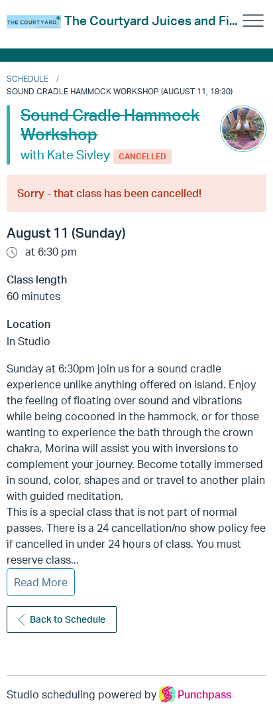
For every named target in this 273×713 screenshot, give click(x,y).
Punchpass (204, 694)
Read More (41, 582)
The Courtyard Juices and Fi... (150, 21)
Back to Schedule (67, 619)
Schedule (27, 79)
